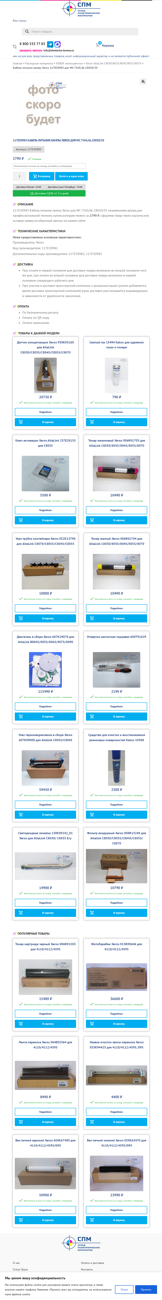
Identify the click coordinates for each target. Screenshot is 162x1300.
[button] (143, 81)
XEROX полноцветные (69, 63)
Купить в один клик (71, 176)
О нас (156, 13)
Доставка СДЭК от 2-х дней (51, 193)
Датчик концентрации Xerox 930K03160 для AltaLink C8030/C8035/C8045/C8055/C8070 (45, 347)
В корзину (44, 176)
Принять (146, 1289)
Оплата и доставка (92, 1263)
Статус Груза (20, 1269)
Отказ (124, 1289)
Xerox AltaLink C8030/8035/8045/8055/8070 (113, 63)
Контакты (87, 1269)
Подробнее (45, 412)
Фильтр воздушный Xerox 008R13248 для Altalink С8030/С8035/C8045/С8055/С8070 (116, 838)
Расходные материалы (39, 63)
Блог (157, 43)
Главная (17, 63)
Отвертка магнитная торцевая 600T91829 (116, 637)
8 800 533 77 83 (32, 44)
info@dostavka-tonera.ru (58, 50)
